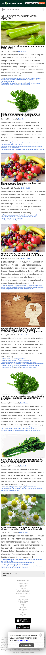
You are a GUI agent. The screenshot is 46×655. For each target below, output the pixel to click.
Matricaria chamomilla (21, 566)
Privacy (3, 639)
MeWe (23, 611)
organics (16, 149)
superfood (16, 490)
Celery (10, 80)
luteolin (8, 220)
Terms (8, 639)
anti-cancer (26, 78)
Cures (16, 285)
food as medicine (9, 428)
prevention (14, 85)
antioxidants (25, 427)
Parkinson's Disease (20, 365)
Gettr (23, 606)
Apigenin (33, 78)
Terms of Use (23, 585)
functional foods (20, 428)
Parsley (21, 149)
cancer (18, 487)
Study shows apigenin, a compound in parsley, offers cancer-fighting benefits (20, 115)
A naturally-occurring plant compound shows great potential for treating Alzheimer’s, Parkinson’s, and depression (22, 330)
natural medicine (33, 364)
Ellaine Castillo (26, 188)
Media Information (23, 592)
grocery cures (11, 488)
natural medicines (11, 567)
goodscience (33, 146)
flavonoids (12, 216)
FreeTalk (23, 607)
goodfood (15, 83)
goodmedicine (31, 83)
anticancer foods (15, 427)
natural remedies (22, 567)
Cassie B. (24, 335)
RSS (23, 616)
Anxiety (5, 559)
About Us (23, 587)
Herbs (7, 364)
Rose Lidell (22, 51)
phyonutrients (32, 488)
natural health (9, 148)
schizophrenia (25, 367)
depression (9, 360)
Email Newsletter (23, 599)
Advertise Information (23, 593)
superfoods (26, 85)
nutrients (8, 85)
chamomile (31, 559)
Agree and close (26, 645)
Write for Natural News (23, 590)
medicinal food (14, 364)
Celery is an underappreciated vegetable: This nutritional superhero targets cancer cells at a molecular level (22, 461)
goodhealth (22, 83)
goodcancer (8, 83)
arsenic (11, 215)
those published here (37, 649)
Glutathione (20, 216)
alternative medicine (15, 78)
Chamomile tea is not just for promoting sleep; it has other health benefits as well (21, 528)
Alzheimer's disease (9, 359)
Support (23, 588)
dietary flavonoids (19, 215)
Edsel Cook (24, 403)
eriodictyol (29, 215)
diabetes (14, 563)
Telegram (23, 603)
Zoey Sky (21, 119)
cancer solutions (21, 143)
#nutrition (6, 78)
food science (11, 144)
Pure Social (23, 609)
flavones (6, 216)
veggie (42, 149)
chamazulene (23, 559)
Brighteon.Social (23, 601)
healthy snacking (22, 488)
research (36, 149)
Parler (23, 604)
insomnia (10, 566)
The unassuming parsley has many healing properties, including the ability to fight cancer (22, 398)
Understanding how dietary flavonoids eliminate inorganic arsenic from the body (22, 254)
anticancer (6, 143)
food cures (28, 80)
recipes (20, 85)
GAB (23, 612)
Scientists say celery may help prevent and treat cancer (22, 47)
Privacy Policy (23, 583)
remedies (20, 220)
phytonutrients (28, 149)
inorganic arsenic (11, 218)
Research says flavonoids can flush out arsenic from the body (21, 184)
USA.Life (23, 614)
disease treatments (19, 80)
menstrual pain (33, 566)
